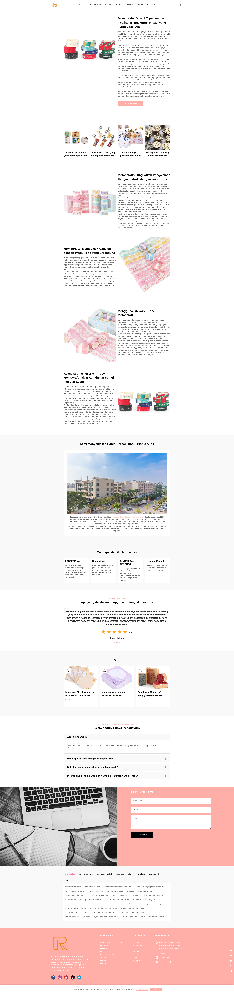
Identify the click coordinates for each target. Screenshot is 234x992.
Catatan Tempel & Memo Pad (111, 942)
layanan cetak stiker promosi (75, 904)
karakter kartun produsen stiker (133, 917)
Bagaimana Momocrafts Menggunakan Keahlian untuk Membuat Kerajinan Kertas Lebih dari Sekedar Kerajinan (151, 694)
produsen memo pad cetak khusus (139, 891)
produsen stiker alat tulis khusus (103, 895)
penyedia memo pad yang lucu (76, 895)
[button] (114, 642)
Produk (108, 4)
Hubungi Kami (152, 4)
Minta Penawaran (130, 104)
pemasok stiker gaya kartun (129, 895)
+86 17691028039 (165, 958)
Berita (140, 4)
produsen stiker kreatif (93, 887)
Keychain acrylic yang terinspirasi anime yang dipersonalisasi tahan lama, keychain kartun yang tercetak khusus (103, 154)
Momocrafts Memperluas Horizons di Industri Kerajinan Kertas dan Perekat (117, 694)
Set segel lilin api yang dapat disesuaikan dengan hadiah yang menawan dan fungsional (158, 154)
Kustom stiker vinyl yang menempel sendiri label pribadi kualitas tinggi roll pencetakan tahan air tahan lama (76, 154)
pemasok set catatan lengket (75, 912)
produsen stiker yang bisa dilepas (102, 912)
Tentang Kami (95, 4)
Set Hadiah (104, 961)
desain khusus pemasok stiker (106, 908)
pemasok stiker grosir (73, 887)
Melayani (119, 4)
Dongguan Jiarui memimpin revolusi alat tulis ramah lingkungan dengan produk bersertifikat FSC (79, 694)
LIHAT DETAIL (76, 137)
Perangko (103, 949)
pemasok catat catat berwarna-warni (118, 887)
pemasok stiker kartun (73, 900)
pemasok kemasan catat (121, 904)
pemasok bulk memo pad (158, 917)
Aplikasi (130, 4)
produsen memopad (96, 891)
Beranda (82, 4)
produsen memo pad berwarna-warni (132, 912)
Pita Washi (104, 945)
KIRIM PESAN (142, 835)
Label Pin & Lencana (107, 955)
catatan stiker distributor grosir (144, 900)
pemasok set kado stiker (94, 900)
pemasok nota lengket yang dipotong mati (149, 904)
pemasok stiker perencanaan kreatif (78, 908)
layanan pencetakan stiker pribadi (133, 908)
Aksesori (103, 958)
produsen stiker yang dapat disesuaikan (150, 887)
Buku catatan (105, 964)
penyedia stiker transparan (75, 891)
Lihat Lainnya (70, 700)
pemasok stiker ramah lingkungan (77, 917)
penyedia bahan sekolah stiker (118, 900)
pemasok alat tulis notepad (153, 895)
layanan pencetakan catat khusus (106, 917)
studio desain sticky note (99, 904)
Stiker (102, 952)
